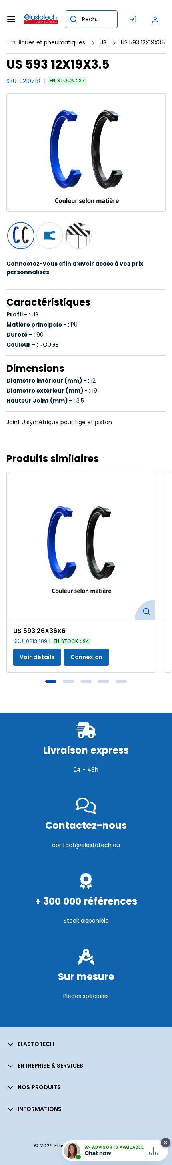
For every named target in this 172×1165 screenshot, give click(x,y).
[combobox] (92, 19)
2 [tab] (68, 681)
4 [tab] (103, 681)
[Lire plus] (86, 787)
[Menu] (11, 19)
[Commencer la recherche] (74, 19)
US (103, 42)
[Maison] (41, 19)
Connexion (86, 657)
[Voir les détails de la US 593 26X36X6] (81, 546)
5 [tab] (121, 681)
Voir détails (37, 657)
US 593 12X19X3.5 (143, 42)
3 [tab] (86, 681)
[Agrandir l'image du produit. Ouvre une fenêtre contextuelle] (145, 610)
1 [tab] (51, 681)
